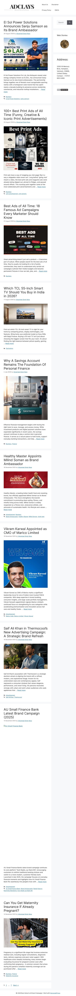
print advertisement (12, 193)
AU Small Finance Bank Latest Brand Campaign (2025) (22, 713)
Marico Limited (18, 616)
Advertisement (10, 514)
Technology (9, 348)
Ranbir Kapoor (37, 888)
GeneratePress (55, 993)
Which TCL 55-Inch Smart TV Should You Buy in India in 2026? (24, 292)
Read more (41, 187)
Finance (14, 444)
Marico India (9, 616)
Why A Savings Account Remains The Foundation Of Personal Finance (25, 364)
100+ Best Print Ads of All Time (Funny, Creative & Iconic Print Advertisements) (25, 115)
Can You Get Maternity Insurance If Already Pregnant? (21, 906)
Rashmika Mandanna (10, 890)
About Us (45, 4)
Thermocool (18, 697)
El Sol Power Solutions (13, 98)
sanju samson (24, 98)
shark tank (41, 516)
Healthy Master (23, 516)
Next (16, 985)
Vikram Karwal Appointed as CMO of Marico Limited (25, 531)
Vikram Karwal (28, 616)
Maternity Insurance (12, 976)
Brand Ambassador (12, 516)
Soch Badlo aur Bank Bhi (25, 890)
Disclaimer (55, 4)
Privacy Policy (46, 10)
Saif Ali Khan (10, 697)
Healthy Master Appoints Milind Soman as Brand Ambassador (22, 460)
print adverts (23, 193)
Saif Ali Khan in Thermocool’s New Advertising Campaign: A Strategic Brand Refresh (26, 632)
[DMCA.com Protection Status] (62, 90)
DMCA (57, 10)
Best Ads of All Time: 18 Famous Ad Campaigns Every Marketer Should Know (22, 211)
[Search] (69, 22)
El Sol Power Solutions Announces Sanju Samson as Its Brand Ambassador (25, 26)
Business (8, 96)
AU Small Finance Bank (13, 888)
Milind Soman (33, 516)
